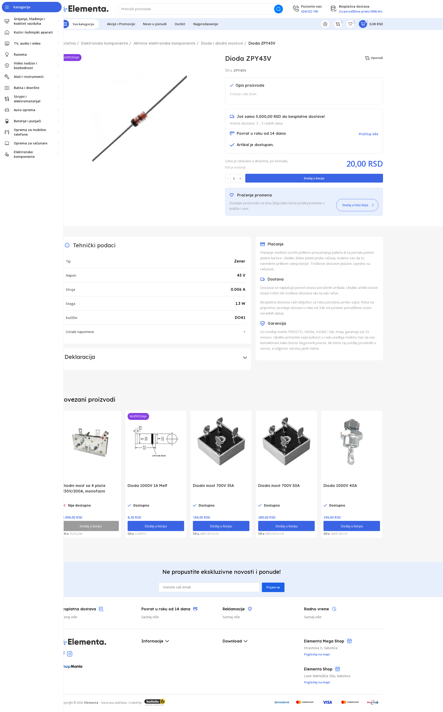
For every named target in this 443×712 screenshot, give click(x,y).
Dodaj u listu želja (355, 205)
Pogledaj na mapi (317, 682)
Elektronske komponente (104, 43)
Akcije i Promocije (121, 24)
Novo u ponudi (155, 24)
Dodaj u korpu (314, 178)
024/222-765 (309, 11)
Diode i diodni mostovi (222, 43)
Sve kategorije (83, 24)
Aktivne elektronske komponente (164, 43)
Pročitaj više (368, 134)
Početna (68, 43)
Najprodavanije (205, 24)
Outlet (180, 24)
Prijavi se (273, 587)
